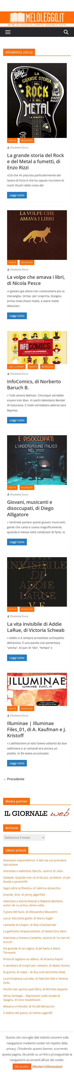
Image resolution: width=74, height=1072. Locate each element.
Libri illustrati (16, 366)
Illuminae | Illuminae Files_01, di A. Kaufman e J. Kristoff (36, 729)
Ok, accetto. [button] (22, 1066)
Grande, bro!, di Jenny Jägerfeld (24, 894)
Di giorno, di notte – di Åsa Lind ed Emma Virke (34, 972)
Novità (12, 140)
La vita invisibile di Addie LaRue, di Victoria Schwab (36, 627)
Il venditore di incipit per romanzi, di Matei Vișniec (36, 965)
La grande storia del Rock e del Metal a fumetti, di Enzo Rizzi (35, 161)
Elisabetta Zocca (19, 147)
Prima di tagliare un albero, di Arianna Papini (33, 959)
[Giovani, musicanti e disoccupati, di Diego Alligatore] (37, 460)
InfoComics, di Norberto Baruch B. (34, 384)
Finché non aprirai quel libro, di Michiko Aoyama (35, 989)
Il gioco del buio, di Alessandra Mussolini (30, 912)
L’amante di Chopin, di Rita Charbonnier (29, 925)
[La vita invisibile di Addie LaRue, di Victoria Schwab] (37, 582)
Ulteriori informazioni (47, 1066)
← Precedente (13, 779)
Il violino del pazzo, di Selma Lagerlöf (27, 1013)
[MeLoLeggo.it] (37, 14)
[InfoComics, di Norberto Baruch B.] (37, 347)
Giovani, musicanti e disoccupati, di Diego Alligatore (30, 508)
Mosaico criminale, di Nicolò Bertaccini (28, 1006)
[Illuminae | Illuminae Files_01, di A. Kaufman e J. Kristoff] (37, 689)
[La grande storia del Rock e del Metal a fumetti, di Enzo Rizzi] (37, 100)
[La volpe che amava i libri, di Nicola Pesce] (37, 235)
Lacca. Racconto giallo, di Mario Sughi (28, 918)
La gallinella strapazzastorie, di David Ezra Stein (35, 931)
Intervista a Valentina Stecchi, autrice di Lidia (33, 871)
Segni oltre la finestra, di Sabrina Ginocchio (31, 888)
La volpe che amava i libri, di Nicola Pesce (36, 280)
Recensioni (27, 140)
